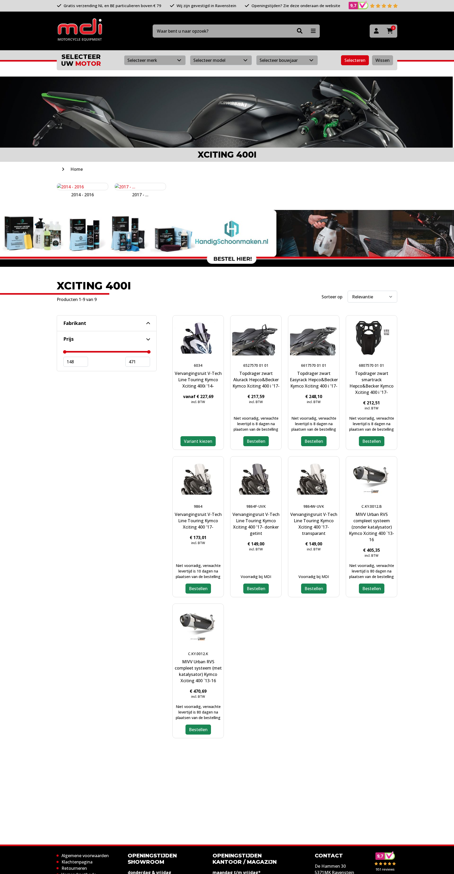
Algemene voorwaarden (85, 855)
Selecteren (354, 60)
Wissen (382, 60)
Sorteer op (332, 297)
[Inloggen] (376, 31)
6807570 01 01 (371, 365)
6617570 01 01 (313, 365)
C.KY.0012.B (372, 506)
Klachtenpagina (76, 862)
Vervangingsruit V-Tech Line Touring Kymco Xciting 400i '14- (198, 379)
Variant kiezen (198, 441)
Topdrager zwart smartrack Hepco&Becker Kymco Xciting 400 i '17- (371, 382)
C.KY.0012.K (198, 653)
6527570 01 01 (256, 365)
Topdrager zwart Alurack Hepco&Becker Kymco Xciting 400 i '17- (256, 379)
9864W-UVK (313, 506)
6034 (198, 365)
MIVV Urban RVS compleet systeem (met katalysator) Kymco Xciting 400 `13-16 (198, 671)
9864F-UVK (256, 506)
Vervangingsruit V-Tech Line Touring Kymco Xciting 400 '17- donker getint (256, 523)
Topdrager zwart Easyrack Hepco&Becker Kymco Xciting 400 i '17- (314, 379)
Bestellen (256, 441)
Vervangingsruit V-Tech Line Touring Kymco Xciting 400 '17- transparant (313, 523)
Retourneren (74, 868)
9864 (198, 506)
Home (76, 169)
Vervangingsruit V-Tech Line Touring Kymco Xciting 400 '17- (198, 520)
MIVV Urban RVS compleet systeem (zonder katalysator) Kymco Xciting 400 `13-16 (371, 527)
